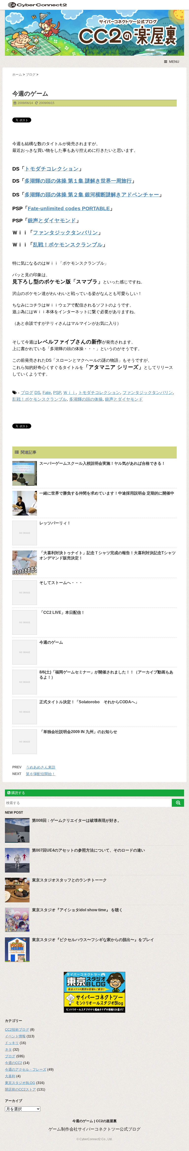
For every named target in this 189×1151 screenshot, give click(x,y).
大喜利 (10, 1076)
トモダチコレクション (99, 392)
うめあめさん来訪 (40, 767)
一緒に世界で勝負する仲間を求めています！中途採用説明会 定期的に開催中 (106, 493)
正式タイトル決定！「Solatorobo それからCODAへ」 (89, 702)
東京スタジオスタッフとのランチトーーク (69, 880)
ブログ (27, 392)
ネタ (8, 1049)
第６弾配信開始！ (40, 774)
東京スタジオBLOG (20, 1083)
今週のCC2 (13, 1063)
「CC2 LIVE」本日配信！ (62, 612)
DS (37, 392)
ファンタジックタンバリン (148, 392)
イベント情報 (15, 1036)
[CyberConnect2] (37, 4)
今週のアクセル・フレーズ (25, 1069)
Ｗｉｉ (69, 392)
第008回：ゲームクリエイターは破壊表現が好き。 (76, 820)
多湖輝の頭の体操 (86, 399)
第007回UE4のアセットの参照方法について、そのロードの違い (88, 850)
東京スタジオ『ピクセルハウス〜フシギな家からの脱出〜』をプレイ (93, 940)
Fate (47, 392)
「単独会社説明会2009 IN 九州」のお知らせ (78, 732)
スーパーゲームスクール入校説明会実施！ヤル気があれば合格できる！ (102, 463)
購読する (17, 793)
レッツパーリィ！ (55, 523)
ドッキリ (12, 1043)
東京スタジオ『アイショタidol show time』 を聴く (77, 910)
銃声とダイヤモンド (124, 399)
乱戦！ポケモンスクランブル (39, 399)
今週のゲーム (51, 642)
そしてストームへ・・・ (61, 583)
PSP (57, 392)
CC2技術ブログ (17, 1029)
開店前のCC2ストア (20, 1089)
